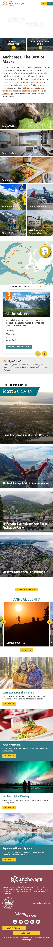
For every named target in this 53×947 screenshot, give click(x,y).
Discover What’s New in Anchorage (24, 572)
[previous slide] (3, 622)
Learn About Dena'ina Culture (18, 692)
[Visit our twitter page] (38, 922)
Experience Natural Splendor (17, 848)
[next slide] (49, 622)
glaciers (6, 88)
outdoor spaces (33, 82)
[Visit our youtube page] (26, 922)
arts (16, 85)
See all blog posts (25, 589)
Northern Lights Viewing (15, 796)
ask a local (25, 933)
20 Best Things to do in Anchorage (24, 483)
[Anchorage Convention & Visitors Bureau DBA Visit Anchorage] (13, 3)
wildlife (25, 88)
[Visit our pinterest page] (15, 922)
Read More (7, 704)
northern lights (29, 91)
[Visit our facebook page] (32, 922)
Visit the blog (13, 928)
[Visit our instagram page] (21, 922)
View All (26, 650)
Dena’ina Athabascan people (33, 73)
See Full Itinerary (18, 346)
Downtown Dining (11, 744)
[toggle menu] (47, 4)
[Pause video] (49, 31)
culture (26, 85)
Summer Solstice (15, 642)
